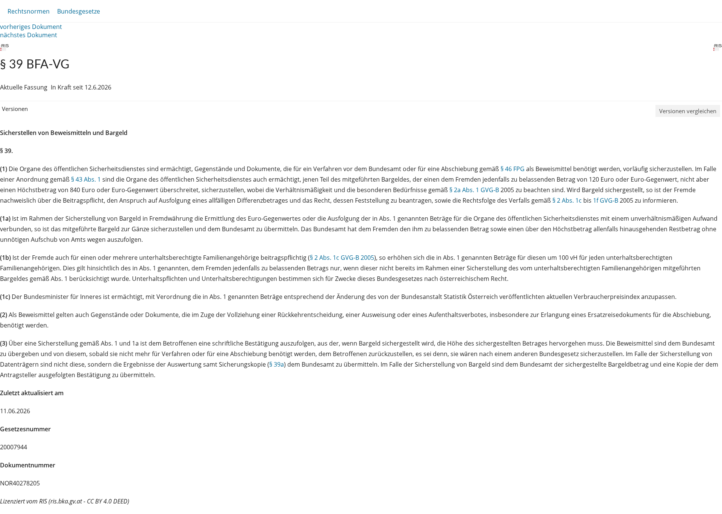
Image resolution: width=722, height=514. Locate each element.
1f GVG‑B (605, 200)
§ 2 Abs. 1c (567, 200)
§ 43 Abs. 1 (86, 179)
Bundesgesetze (78, 11)
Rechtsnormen (29, 11)
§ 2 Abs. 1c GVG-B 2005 (342, 257)
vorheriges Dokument (31, 27)
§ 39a (276, 364)
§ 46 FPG (513, 169)
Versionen (15, 108)
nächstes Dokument (28, 35)
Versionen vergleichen (687, 111)
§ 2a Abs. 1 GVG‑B (474, 190)
